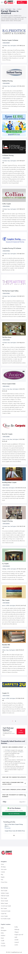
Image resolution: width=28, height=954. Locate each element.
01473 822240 (6, 566)
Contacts (3, 872)
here (8, 750)
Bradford (3, 935)
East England (13, 45)
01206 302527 (6, 43)
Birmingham (3, 930)
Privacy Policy (4, 882)
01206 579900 (6, 251)
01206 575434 (6, 206)
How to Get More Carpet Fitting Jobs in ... (14, 825)
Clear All (21, 802)
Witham (4, 650)
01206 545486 (6, 340)
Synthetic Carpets (5, 893)
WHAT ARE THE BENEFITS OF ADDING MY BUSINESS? (14, 795)
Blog (2, 874)
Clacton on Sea (5, 389)
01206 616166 (6, 158)
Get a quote (3, 869)
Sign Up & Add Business (14, 813)
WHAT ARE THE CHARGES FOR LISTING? (13, 777)
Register (3, 877)
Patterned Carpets (5, 895)
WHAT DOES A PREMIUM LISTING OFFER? (14, 789)
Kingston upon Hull (19, 934)
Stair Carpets (4, 908)
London (16, 945)
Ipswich (3, 605)
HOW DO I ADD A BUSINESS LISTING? (12, 747)
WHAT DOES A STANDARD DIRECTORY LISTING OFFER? (12, 783)
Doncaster (3, 945)
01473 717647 (6, 695)
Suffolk (8, 569)
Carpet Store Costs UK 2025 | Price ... (15, 831)
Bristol (2, 938)
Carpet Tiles (3, 913)
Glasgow (17, 932)
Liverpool (17, 942)
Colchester (4, 45)
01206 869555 (6, 83)
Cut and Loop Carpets (6, 906)
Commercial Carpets (5, 911)
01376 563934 (6, 523)
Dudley (16, 927)
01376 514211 (6, 647)
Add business (21, 731)
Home (2, 864)
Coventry (3, 943)
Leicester (16, 939)
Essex (9, 45)
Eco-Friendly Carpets (5, 918)
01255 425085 (6, 436)
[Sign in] (14, 2)
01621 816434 (6, 485)
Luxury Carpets (4, 916)
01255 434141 (6, 386)
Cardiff (2, 940)
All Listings (3, 867)
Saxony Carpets (4, 901)
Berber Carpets (4, 903)
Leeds (16, 937)
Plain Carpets (4, 898)
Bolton (2, 933)
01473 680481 (6, 603)
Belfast (2, 928)
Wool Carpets (4, 890)
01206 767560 (6, 293)
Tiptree (3, 488)
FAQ (2, 879)
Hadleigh (4, 569)
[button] (24, 802)
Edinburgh (17, 929)
